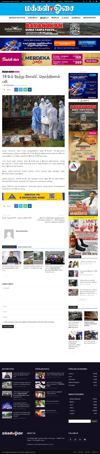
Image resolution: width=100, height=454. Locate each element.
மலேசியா (37, 1)
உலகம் (54, 1)
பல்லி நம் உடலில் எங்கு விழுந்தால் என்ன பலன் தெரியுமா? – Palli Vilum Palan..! (55, 384)
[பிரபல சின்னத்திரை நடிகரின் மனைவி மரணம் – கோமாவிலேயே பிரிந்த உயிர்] (40, 375)
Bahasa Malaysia (27, 1)
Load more (82, 299)
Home (4, 69)
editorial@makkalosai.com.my (44, 444)
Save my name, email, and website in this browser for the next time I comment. (29, 322)
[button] (83, 1)
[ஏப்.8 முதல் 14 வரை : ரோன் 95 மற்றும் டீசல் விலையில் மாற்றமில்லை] (73, 283)
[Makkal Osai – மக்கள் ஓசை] (50, 9)
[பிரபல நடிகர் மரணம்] (40, 413)
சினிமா (49, 1)
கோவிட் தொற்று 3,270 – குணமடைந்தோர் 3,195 (16, 218)
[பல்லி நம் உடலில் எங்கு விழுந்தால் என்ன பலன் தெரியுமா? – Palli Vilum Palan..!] (40, 385)
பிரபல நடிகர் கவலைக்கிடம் (52, 401)
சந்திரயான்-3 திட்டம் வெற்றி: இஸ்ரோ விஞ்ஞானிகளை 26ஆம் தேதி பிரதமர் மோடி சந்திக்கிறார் (75, 345)
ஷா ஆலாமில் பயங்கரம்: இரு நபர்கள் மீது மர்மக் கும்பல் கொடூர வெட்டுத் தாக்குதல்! (21, 414)
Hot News (11, 71)
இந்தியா (43, 1)
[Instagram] (89, 1)
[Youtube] (96, 1)
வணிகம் (60, 1)
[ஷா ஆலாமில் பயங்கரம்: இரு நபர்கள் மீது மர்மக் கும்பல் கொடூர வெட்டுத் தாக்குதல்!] (7, 415)
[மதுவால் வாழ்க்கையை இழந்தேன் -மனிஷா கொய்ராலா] (40, 394)
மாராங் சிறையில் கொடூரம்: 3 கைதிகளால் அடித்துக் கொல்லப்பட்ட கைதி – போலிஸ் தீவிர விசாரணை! (21, 404)
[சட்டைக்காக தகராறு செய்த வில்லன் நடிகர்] (91, 335)
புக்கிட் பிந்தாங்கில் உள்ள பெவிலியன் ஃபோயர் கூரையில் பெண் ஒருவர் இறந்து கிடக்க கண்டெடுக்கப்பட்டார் (88, 291)
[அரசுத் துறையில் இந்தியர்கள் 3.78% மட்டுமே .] (73, 273)
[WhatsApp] (25, 90)
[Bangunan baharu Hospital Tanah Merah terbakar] (91, 316)
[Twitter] (93, 1)
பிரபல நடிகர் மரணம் (51, 410)
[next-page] (6, 276)
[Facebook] (86, 1)
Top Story (71, 339)
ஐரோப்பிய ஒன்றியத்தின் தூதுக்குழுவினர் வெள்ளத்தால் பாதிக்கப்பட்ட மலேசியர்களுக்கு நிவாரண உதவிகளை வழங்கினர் (51, 220)
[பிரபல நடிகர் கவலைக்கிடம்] (40, 403)
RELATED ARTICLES (9, 247)
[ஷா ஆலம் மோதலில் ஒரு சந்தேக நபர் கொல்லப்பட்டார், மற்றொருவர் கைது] (33, 257)
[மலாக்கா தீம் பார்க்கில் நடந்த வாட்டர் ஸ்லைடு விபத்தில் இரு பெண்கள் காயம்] (12, 257)
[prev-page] (3, 276)
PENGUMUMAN (68, 1)
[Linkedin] (30, 90)
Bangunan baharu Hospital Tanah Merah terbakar (90, 323)
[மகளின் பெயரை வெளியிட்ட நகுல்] (73, 264)
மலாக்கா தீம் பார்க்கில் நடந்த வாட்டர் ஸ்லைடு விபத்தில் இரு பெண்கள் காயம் (11, 268)
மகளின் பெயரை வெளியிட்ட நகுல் (88, 261)
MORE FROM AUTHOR (24, 247)
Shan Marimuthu (9, 85)
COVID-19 (10, 69)
